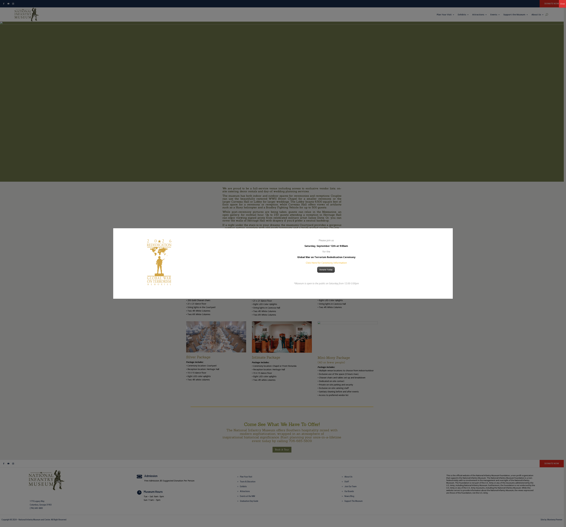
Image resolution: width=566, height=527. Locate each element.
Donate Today (326, 269)
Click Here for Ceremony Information (326, 262)
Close (562, 4)
